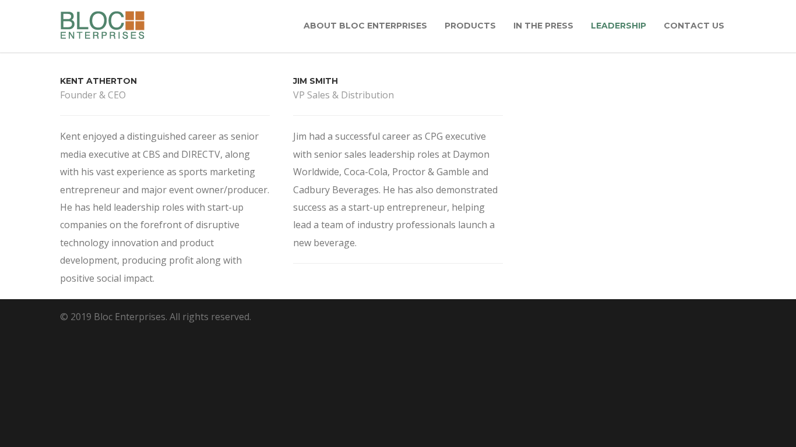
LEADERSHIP (618, 25)
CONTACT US (694, 25)
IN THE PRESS (543, 25)
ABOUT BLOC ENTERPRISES (365, 25)
